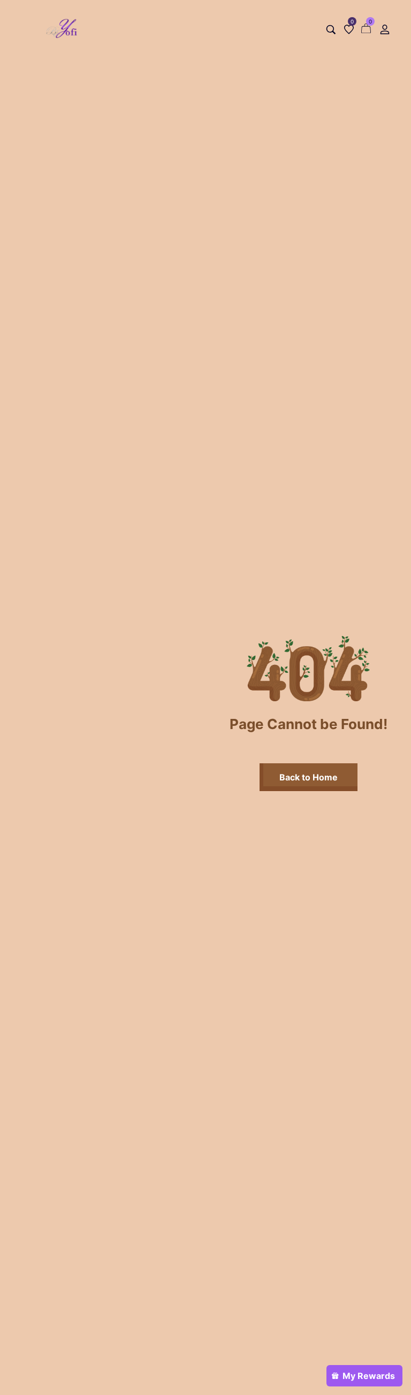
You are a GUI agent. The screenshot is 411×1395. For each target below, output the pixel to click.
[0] (349, 29)
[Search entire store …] (331, 30)
